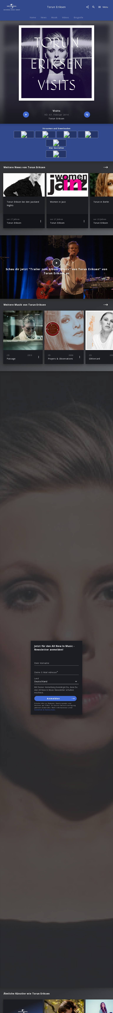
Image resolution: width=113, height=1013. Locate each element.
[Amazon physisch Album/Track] (56, 155)
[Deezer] (88, 135)
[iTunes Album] (56, 143)
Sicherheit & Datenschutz (44, 710)
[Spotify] (67, 135)
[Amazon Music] (45, 135)
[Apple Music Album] (24, 135)
